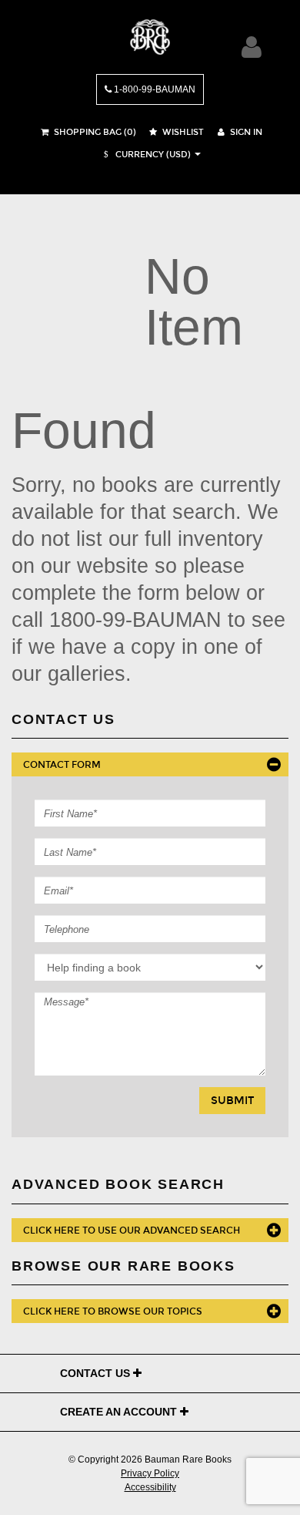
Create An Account (120, 1412)
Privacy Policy (150, 1473)
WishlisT (182, 132)
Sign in (245, 132)
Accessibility (150, 1487)
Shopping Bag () (94, 132)
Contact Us (96, 1373)
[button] (145, 155)
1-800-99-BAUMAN (153, 89)
